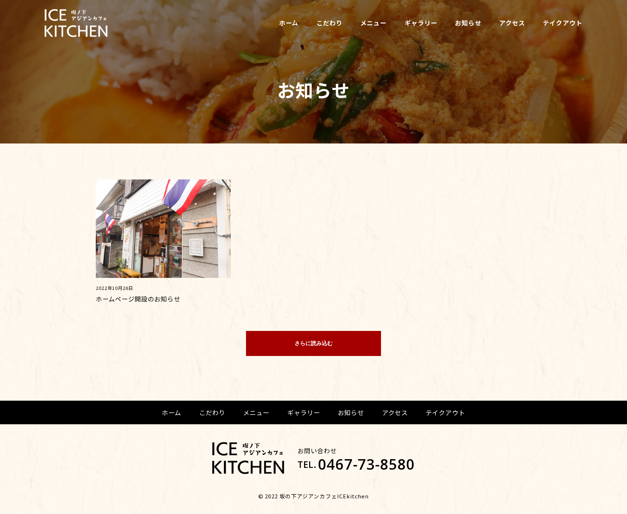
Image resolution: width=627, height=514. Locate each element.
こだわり (329, 22)
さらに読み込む (314, 343)
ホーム (288, 22)
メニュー (373, 22)
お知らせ (468, 22)
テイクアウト (562, 22)
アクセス (512, 22)
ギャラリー (421, 22)
